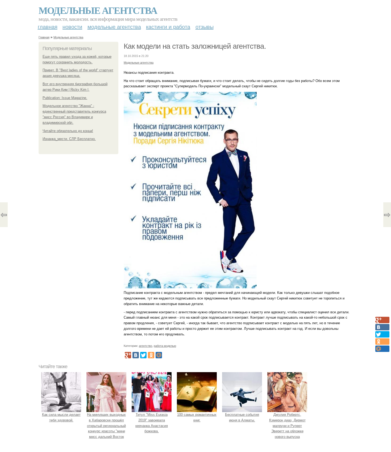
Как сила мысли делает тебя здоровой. (61, 417)
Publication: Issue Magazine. (65, 98)
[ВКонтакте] (135, 355)
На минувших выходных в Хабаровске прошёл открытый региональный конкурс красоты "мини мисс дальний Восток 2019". (106, 428)
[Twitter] (143, 355)
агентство (145, 345)
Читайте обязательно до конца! (68, 131)
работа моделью (165, 345)
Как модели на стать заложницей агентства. (195, 46)
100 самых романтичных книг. (197, 417)
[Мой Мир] (159, 355)
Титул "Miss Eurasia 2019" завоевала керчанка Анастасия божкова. (151, 423)
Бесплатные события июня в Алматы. (242, 417)
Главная (47, 27)
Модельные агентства (98, 10)
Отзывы (205, 27)
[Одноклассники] (151, 355)
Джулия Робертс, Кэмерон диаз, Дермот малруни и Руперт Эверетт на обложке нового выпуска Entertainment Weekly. (287, 428)
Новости (72, 27)
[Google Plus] (128, 355)
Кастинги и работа (168, 27)
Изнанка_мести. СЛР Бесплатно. (69, 139)
